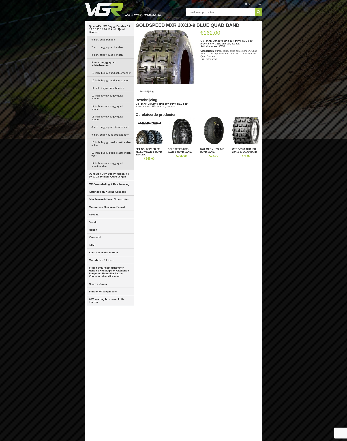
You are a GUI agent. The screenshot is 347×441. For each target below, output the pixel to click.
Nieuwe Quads (98, 283)
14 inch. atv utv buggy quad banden (107, 107)
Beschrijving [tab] (147, 91)
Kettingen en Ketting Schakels (108, 191)
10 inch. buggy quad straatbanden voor (111, 154)
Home (247, 4)
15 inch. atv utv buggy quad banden (107, 118)
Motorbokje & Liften (101, 260)
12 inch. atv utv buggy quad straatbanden (107, 165)
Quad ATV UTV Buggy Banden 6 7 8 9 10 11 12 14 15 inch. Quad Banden (109, 29)
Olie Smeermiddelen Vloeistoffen (109, 199)
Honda (93, 229)
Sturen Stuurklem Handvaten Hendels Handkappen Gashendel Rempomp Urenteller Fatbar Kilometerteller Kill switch (109, 272)
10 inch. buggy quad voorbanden (110, 80)
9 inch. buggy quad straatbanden (110, 134)
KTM (92, 244)
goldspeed (211, 59)
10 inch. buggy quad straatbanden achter (111, 144)
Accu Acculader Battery (103, 252)
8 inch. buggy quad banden (107, 54)
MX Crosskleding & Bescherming (109, 184)
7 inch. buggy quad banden (107, 47)
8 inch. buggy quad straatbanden (110, 127)
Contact (259, 4)
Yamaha (93, 214)
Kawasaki (95, 237)
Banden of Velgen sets (103, 291)
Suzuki (93, 222)
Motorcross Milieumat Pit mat (107, 206)
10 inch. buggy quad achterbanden (111, 72)
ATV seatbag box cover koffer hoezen (107, 300)
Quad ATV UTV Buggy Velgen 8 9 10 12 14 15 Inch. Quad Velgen (109, 175)
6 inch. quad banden (103, 39)
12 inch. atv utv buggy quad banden (107, 97)
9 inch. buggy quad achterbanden (103, 64)
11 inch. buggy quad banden (107, 88)
